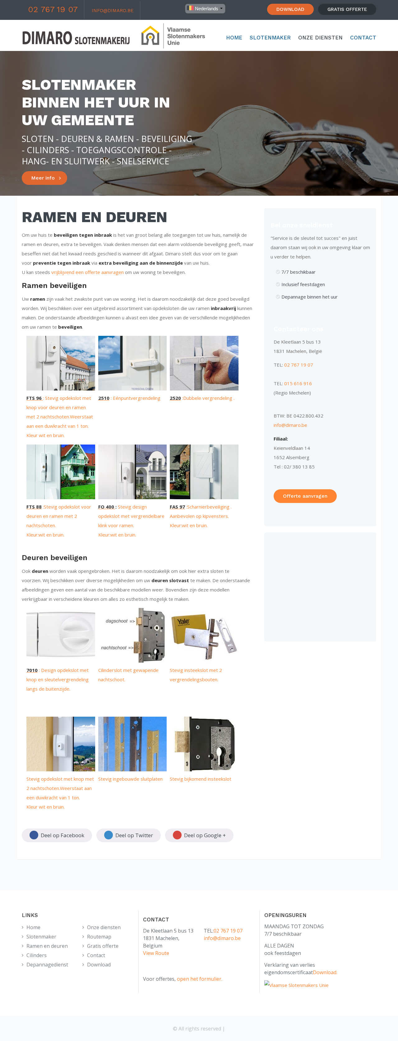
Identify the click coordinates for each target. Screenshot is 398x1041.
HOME (234, 37)
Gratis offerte (102, 946)
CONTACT (363, 37)
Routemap (99, 936)
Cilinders (36, 955)
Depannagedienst (47, 964)
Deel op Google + (204, 835)
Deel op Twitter (133, 835)
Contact (96, 955)
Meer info (43, 178)
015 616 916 (298, 383)
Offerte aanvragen (305, 496)
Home (33, 927)
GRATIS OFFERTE (347, 9)
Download (99, 964)
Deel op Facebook (61, 835)
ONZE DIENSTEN (320, 37)
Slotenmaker (41, 936)
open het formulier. (199, 978)
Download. (325, 972)
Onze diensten (104, 927)
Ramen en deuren (47, 946)
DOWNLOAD (290, 9)
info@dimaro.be (290, 425)
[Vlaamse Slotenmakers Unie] (296, 985)
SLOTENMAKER (270, 37)
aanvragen (112, 272)
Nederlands (206, 8)
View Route (156, 953)
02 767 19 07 (53, 9)
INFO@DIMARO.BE (113, 10)
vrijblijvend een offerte (75, 272)
